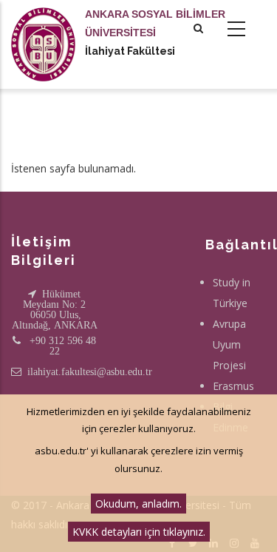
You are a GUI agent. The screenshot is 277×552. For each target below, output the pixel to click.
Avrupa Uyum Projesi (229, 344)
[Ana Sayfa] (43, 29)
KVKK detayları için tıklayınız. (138, 532)
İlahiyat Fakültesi (130, 51)
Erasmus (233, 386)
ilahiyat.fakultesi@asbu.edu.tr (89, 371)
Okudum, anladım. (138, 504)
